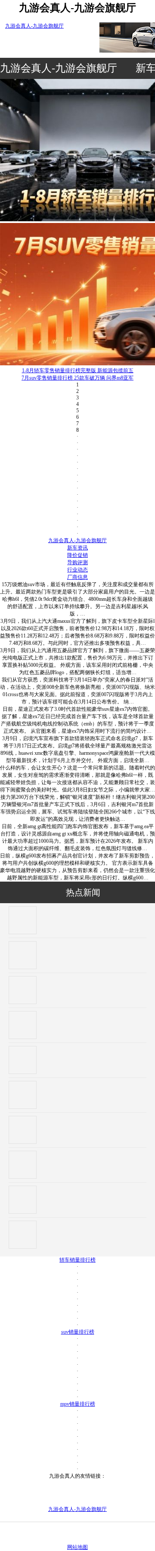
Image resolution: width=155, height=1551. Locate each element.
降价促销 (77, 555)
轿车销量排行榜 (77, 1260)
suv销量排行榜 (77, 1332)
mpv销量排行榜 (77, 1404)
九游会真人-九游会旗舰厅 (34, 26)
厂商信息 (77, 577)
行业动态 (77, 570)
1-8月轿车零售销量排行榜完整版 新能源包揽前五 (77, 370)
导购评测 (77, 562)
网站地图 (77, 1547)
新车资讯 (77, 548)
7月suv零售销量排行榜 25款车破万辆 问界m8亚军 (77, 378)
